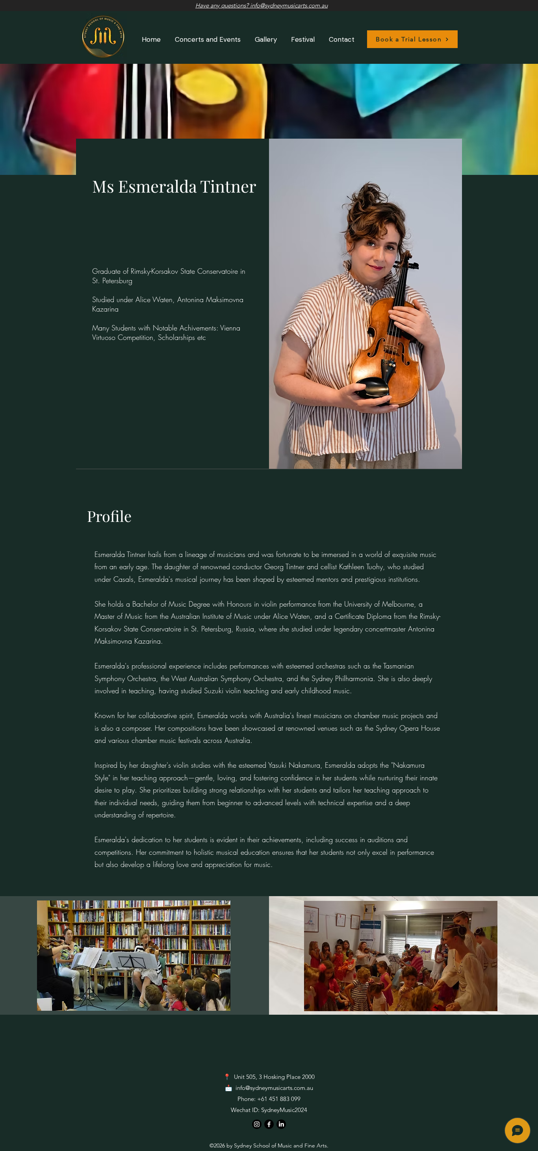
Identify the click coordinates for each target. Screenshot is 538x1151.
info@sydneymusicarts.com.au (274, 1088)
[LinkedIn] (281, 1124)
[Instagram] (257, 1124)
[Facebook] (269, 1124)
